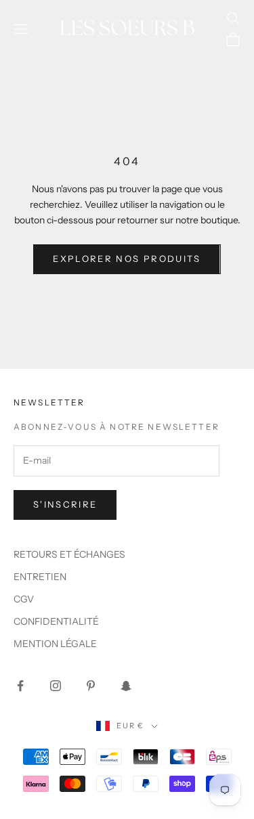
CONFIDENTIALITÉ (56, 621)
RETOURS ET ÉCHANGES (69, 554)
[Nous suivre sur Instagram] (55, 685)
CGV (24, 599)
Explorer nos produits (126, 258)
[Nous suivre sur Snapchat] (126, 685)
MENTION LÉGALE (55, 644)
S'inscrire (65, 504)
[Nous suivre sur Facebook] (20, 685)
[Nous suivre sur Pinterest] (91, 685)
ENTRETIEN (40, 577)
